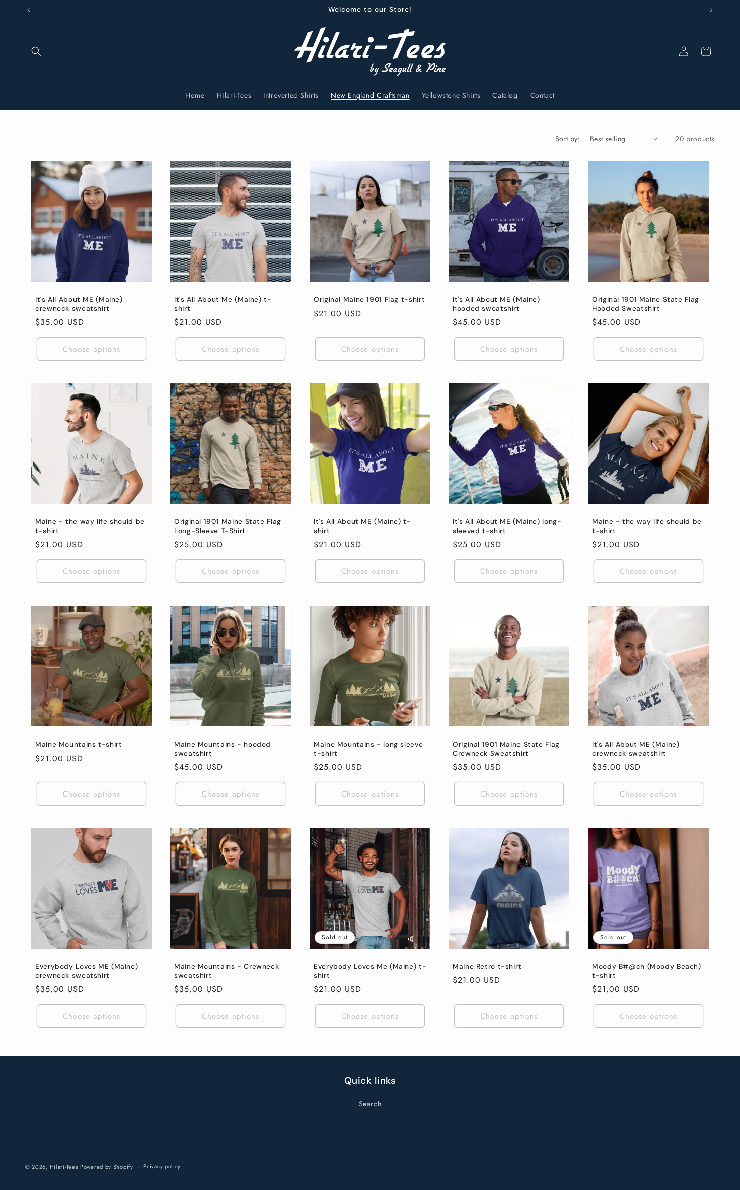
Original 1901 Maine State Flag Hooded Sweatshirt (645, 304)
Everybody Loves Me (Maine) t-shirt (370, 971)
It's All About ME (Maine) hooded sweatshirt (496, 304)
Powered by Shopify (106, 1167)
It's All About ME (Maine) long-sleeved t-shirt (507, 527)
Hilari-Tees (64, 1167)
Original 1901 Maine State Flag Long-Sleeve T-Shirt (227, 527)
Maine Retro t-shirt (487, 966)
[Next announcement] (711, 9)
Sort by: (567, 139)
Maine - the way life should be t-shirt (90, 527)
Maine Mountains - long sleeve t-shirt (368, 749)
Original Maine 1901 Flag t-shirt (369, 299)
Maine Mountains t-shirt (78, 744)
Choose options (91, 349)
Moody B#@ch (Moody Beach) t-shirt (646, 971)
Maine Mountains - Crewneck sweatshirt (226, 971)
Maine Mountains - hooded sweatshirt (222, 749)
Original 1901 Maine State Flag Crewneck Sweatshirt (506, 749)
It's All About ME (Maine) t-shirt (362, 527)
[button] (36, 51)
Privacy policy (162, 1166)
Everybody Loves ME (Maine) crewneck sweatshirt (86, 971)
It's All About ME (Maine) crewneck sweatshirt (79, 304)
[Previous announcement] (29, 9)
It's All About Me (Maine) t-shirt (223, 304)
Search (370, 1104)
